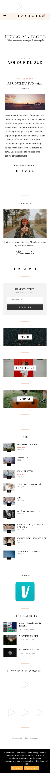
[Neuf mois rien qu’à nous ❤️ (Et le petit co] (39, 698)
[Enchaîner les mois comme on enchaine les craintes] (25, 712)
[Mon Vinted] (25, 591)
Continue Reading (24, 165)
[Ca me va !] (46, 761)
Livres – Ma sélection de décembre (30, 624)
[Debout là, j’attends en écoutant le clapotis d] (11, 712)
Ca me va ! (16, 768)
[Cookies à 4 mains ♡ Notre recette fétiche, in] (39, 712)
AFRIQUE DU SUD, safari (25, 84)
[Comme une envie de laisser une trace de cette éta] (25, 698)
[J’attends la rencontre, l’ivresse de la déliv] (44, 6)
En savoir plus (32, 768)
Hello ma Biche (23, 738)
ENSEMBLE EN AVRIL (29, 650)
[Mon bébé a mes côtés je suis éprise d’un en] (6, 6)
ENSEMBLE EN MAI (28, 636)
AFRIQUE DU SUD (25, 79)
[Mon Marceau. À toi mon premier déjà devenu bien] (31, 6)
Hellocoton (34, 738)
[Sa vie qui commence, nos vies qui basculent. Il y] (18, 6)
